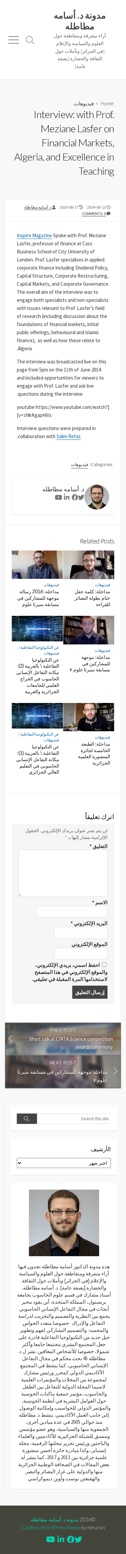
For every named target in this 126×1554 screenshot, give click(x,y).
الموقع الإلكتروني (90, 944)
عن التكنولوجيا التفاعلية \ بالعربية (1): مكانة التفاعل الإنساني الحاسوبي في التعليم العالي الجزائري (37, 759)
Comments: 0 (94, 213)
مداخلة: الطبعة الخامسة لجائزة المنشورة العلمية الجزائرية (94, 753)
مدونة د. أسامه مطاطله (54, 1519)
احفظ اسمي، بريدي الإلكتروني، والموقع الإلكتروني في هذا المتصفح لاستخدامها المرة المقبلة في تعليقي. (70, 972)
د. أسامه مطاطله (37, 207)
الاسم (100, 902)
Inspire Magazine (34, 235)
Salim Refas (68, 436)
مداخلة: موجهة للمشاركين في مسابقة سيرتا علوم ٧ (90, 663)
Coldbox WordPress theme (50, 1527)
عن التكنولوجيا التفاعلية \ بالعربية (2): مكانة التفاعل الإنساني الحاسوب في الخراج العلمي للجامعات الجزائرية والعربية (37, 675)
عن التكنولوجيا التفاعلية (39, 647)
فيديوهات (84, 103)
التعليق (98, 846)
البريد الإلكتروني (89, 923)
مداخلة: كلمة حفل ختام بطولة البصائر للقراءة (92, 598)
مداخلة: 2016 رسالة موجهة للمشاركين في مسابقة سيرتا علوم (38, 598)
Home (107, 103)
